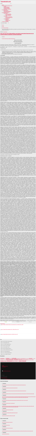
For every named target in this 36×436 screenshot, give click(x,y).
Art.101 (14, 412)
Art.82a (15, 406)
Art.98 (8, 412)
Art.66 (14, 400)
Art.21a (12, 390)
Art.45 (10, 396)
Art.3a (7, 422)
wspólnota (2, 358)
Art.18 (5, 390)
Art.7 (2, 425)
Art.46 (12, 396)
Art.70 (21, 400)
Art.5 (10, 422)
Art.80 (3, 406)
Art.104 (5, 415)
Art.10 (7, 425)
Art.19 (6, 390)
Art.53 (31, 396)
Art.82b (17, 406)
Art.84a (25, 406)
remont (30, 358)
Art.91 (5, 409)
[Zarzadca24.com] (5, 1)
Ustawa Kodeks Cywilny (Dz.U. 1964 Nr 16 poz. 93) (10, 334)
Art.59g (25, 397)
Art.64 (10, 400)
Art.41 (3, 396)
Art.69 (19, 400)
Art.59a (12, 397)
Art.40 (31, 393)
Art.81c (11, 406)
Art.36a (24, 393)
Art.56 (5, 397)
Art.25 (21, 390)
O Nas (3, 365)
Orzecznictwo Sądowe (5, 27)
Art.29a (7, 393)
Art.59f (23, 397)
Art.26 (23, 390)
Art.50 (23, 396)
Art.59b (15, 397)
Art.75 (6, 403)
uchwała (14, 358)
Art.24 (20, 390)
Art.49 (17, 396)
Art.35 (18, 393)
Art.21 (10, 390)
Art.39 (29, 393)
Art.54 (33, 396)
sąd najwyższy (18, 358)
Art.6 (11, 422)
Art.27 (25, 390)
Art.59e (21, 397)
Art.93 (10, 409)
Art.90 (3, 409)
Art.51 (27, 396)
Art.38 (27, 393)
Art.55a (3, 397)
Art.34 (16, 393)
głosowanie (10, 361)
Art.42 (5, 396)
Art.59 (10, 397)
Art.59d (19, 397)
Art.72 (27, 400)
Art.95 (3, 412)
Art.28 (3, 393)
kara (32, 359)
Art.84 (23, 406)
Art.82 (13, 406)
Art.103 (3, 415)
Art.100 (12, 412)
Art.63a (9, 400)
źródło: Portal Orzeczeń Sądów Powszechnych (8, 38)
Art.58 (9, 397)
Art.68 (18, 400)
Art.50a (25, 396)
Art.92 (9, 409)
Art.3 (5, 422)
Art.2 (4, 422)
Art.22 (14, 390)
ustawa (7, 358)
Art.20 (8, 390)
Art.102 (16, 412)
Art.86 (33, 406)
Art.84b (27, 406)
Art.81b (9, 406)
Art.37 (25, 393)
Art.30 (9, 393)
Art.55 (34, 396)
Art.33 (14, 393)
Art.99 (10, 412)
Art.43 (6, 396)
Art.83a (21, 406)
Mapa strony (4, 366)
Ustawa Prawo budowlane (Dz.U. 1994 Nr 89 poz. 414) (11, 329)
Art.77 (10, 403)
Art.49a (19, 396)
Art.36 (21, 393)
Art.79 (14, 403)
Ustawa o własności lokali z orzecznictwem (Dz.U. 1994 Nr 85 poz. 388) (13, 324)
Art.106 (10, 415)
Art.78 (12, 403)
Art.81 (5, 406)
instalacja (2, 361)
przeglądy (33, 358)
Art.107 (12, 415)
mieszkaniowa (25, 359)
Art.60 (27, 397)
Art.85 (29, 406)
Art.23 (16, 390)
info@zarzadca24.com (4, 377)
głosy (6, 361)
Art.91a (7, 409)
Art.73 (3, 403)
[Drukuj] (3, 36)
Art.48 (15, 396)
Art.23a (18, 390)
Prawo (3, 26)
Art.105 (7, 415)
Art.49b (21, 396)
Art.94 (12, 409)
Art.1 (2, 422)
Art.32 (12, 393)
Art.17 (3, 390)
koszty (31, 359)
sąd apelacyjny (23, 358)
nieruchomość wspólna (12, 359)
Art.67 (16, 400)
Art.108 (14, 415)
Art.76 (8, 403)
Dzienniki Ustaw (2, 323)
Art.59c (17, 397)
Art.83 (19, 406)
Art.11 (9, 425)
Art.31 (10, 393)
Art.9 (5, 425)
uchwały (11, 358)
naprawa (20, 359)
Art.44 (8, 396)
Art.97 (6, 412)
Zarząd (24, 361)
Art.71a (25, 400)
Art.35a (20, 393)
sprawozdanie (27, 358)
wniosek (5, 358)
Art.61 (3, 400)
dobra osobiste (15, 361)
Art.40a (33, 393)
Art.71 (23, 400)
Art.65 (12, 400)
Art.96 (5, 412)
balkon (20, 361)
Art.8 (4, 425)
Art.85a (31, 406)
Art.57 (7, 397)
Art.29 (5, 393)
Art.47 (14, 396)
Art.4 (9, 422)
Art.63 (6, 400)
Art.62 (5, 400)
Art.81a (7, 406)
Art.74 (5, 403)
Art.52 (29, 396)
